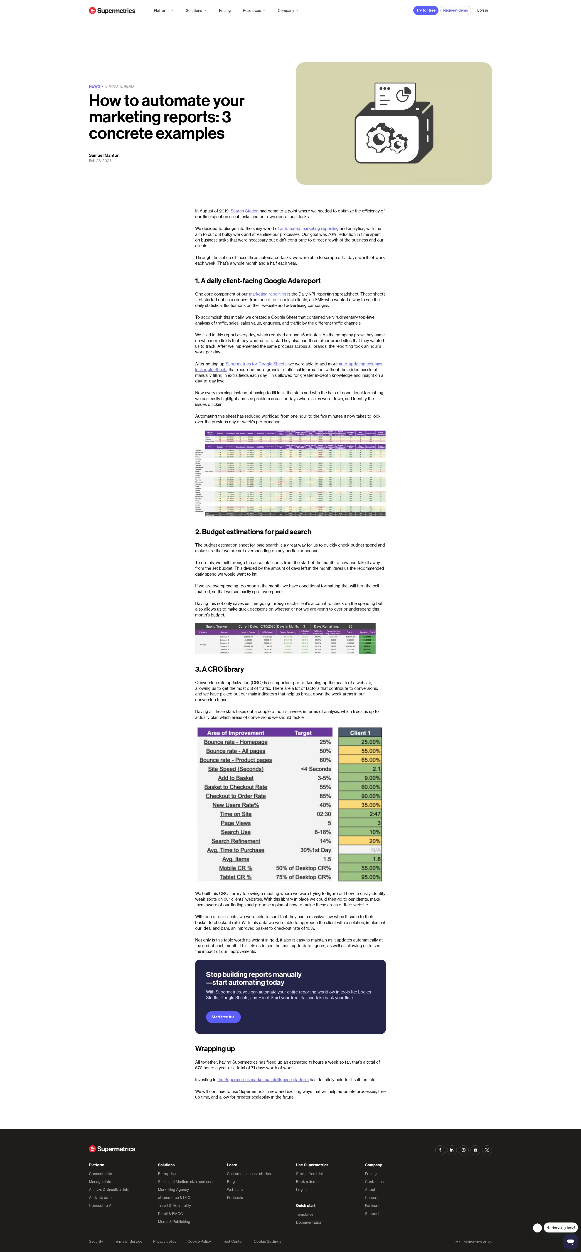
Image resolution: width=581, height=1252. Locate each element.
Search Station (244, 210)
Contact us (374, 1181)
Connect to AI (100, 1205)
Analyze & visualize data (109, 1189)
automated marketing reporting (309, 228)
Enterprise (167, 1173)
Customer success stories (249, 1173)
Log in (301, 1189)
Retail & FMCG (170, 1213)
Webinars (235, 1189)
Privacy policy (165, 1241)
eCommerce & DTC (174, 1197)
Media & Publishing (174, 1221)
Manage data (100, 1181)
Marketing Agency (173, 1189)
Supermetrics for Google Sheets (256, 363)
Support (372, 1213)
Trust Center (232, 1241)
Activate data (100, 1197)
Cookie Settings (267, 1241)
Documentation (309, 1222)
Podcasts (235, 1197)
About (370, 1189)
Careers (371, 1197)
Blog (231, 1181)
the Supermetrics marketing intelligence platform (263, 1079)
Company (286, 10)
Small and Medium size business (185, 1181)
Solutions (194, 10)
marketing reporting (267, 293)
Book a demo (307, 1181)
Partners (372, 1205)
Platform (161, 10)
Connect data (100, 1173)
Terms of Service (128, 1241)
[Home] (112, 10)
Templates (304, 1214)
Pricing (225, 10)
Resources (252, 10)
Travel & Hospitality (174, 1205)
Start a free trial (309, 1173)
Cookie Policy (199, 1241)
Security (96, 1241)
